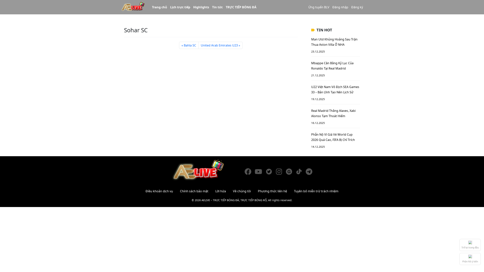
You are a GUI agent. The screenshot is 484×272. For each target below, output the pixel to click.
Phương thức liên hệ (272, 191)
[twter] (271, 171)
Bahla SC (190, 45)
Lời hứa (220, 191)
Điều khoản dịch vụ (159, 191)
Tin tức (217, 7)
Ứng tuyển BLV (318, 7)
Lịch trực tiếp (180, 7)
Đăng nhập (340, 7)
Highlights (201, 7)
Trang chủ (159, 7)
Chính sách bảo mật (194, 191)
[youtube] (260, 171)
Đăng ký (357, 7)
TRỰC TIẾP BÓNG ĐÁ (241, 7)
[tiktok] (301, 171)
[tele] (311, 171)
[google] (291, 171)
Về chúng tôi (242, 191)
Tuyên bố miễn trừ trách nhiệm (316, 191)
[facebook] (250, 171)
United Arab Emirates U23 (219, 45)
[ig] (281, 171)
